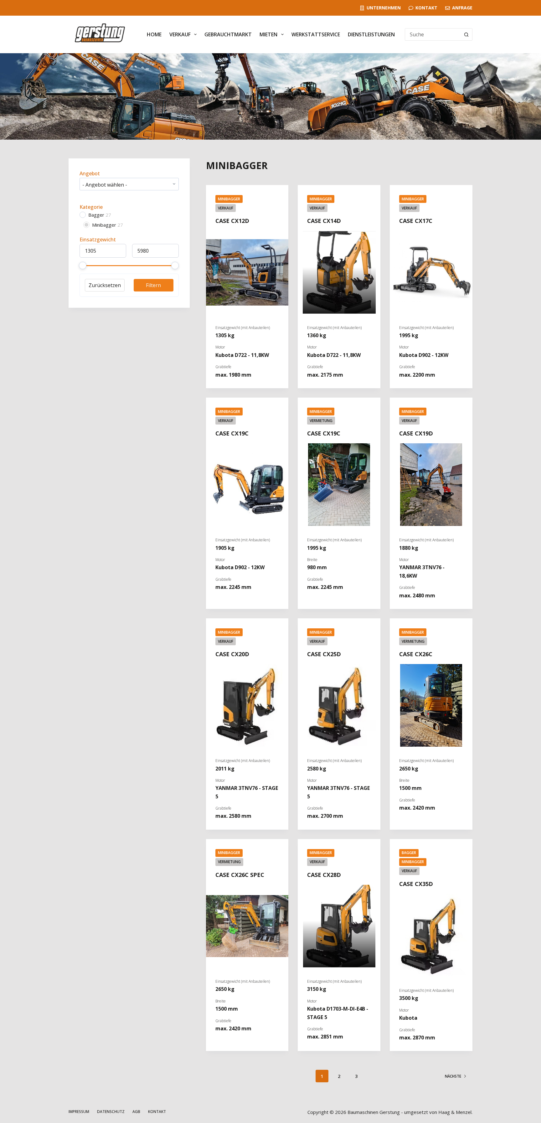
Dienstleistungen (371, 34)
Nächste (453, 1076)
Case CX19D (416, 433)
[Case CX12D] (247, 272)
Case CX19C (232, 433)
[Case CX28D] (339, 926)
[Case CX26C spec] (247, 926)
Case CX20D (232, 654)
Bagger (409, 852)
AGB (136, 1111)
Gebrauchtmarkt (228, 34)
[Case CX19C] (247, 484)
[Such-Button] (466, 34)
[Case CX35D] (431, 935)
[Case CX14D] (339, 272)
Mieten (268, 34)
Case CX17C (415, 220)
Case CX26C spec (239, 874)
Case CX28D (324, 874)
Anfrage (462, 8)
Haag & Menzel (454, 1112)
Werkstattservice (315, 34)
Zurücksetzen (105, 285)
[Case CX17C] (431, 272)
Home (154, 34)
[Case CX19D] (431, 484)
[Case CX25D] (339, 705)
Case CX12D (232, 220)
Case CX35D (416, 884)
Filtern (153, 285)
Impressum (79, 1111)
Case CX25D (324, 654)
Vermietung (321, 420)
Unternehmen (384, 8)
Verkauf (180, 34)
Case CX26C (415, 654)
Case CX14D (324, 220)
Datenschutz (111, 1111)
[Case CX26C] (431, 705)
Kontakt (426, 8)
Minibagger (229, 199)
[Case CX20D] (247, 705)
